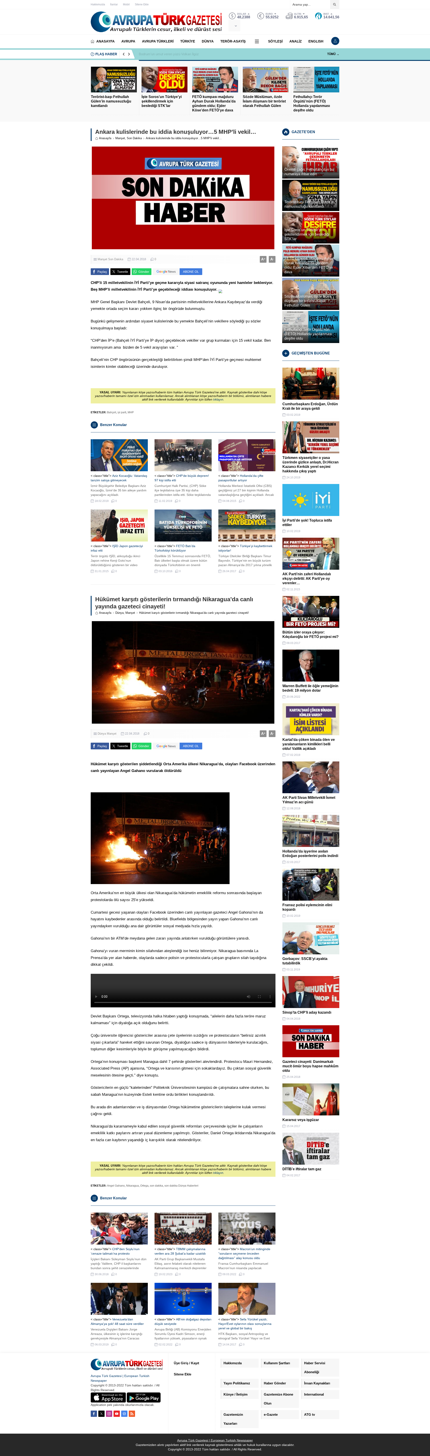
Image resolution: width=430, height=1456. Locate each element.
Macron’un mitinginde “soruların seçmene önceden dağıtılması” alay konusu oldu (244, 1253)
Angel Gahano (116, 1185)
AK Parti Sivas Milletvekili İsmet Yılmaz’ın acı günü (308, 800)
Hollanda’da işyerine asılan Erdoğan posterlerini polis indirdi (310, 853)
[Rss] (132, 1414)
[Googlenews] (124, 1414)
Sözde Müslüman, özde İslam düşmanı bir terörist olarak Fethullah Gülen (264, 101)
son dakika (156, 1185)
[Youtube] (117, 1414)
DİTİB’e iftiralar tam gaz (301, 1169)
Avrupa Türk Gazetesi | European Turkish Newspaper (215, 1440)
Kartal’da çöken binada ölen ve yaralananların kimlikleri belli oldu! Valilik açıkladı (308, 744)
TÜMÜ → (333, 54)
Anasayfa (105, 138)
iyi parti (122, 412)
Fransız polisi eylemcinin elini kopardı (307, 907)
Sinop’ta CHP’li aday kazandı (306, 1012)
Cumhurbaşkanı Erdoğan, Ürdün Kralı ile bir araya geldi (310, 406)
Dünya (119, 612)
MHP (131, 412)
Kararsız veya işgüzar (300, 1120)
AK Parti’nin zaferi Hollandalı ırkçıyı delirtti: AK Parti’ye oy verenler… (306, 578)
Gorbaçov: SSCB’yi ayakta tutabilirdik (304, 961)
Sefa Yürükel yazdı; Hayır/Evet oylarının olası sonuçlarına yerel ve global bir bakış (244, 1323)
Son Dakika (134, 138)
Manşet (120, 138)
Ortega (144, 1185)
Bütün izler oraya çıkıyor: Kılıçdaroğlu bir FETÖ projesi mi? (310, 634)
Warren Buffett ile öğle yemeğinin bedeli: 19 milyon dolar (310, 688)
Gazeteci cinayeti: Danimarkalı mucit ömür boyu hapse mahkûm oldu (310, 1066)
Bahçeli (111, 412)
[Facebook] (94, 1414)
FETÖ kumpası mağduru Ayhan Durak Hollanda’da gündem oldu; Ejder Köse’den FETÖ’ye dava (214, 103)
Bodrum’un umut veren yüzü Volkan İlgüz (169, 54)
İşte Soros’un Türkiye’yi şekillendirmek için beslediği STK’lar (162, 101)
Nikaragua (132, 1185)
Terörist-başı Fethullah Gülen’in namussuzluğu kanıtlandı (111, 101)
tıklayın (218, 399)
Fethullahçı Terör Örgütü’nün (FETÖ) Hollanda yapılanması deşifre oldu (311, 103)
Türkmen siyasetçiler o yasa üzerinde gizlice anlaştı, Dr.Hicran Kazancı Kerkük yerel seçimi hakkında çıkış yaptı (310, 464)
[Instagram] (109, 1414)
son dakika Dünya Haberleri (181, 1185)
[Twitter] (101, 1414)
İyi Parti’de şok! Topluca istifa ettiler (307, 522)
